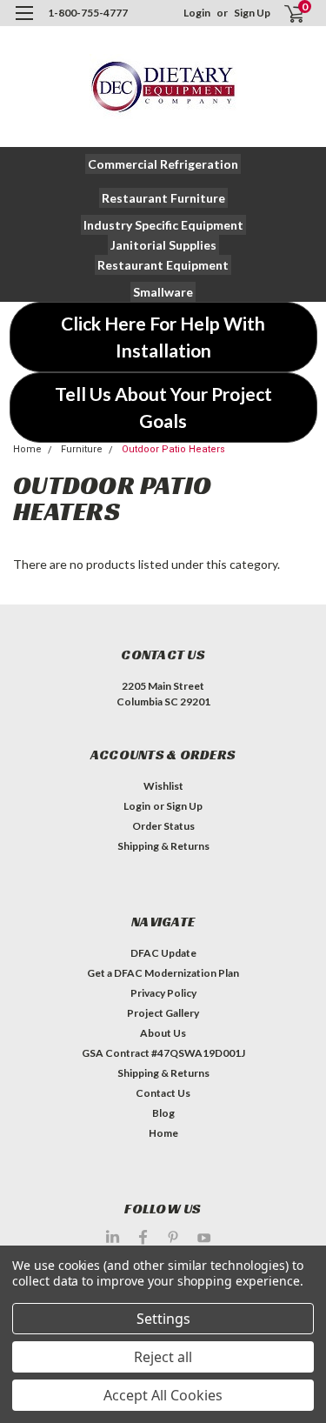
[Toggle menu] (24, 24)
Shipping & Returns (163, 845)
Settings (163, 1318)
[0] (284, 13)
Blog (163, 1112)
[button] (163, 164)
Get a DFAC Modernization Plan (163, 972)
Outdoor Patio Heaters (173, 449)
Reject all (163, 1356)
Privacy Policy (163, 992)
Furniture (82, 449)
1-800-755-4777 (88, 12)
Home (27, 449)
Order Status (163, 825)
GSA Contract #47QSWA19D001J (163, 1052)
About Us (163, 1032)
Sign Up (252, 12)
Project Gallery (163, 1012)
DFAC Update (163, 952)
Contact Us (163, 1092)
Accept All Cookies (163, 1395)
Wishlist (163, 785)
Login (196, 12)
